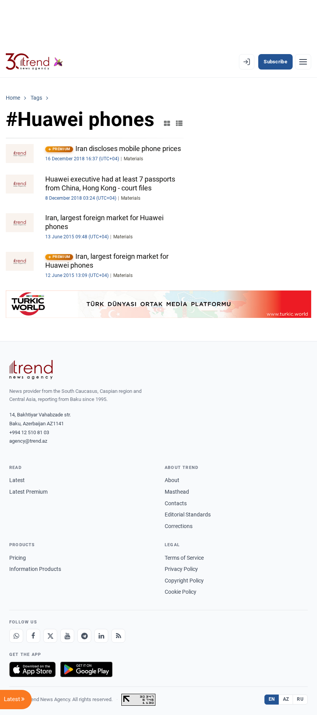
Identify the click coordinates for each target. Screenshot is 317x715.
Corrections (179, 526)
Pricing (17, 558)
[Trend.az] (34, 61)
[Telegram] (84, 636)
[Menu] (303, 62)
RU (300, 699)
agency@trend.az (28, 441)
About (172, 480)
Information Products (35, 569)
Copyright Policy (184, 580)
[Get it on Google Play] (86, 669)
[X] (50, 636)
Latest (17, 480)
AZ (286, 699)
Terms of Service (184, 558)
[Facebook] (33, 636)
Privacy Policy (181, 569)
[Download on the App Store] (32, 669)
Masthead (177, 492)
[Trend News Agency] (31, 369)
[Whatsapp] (16, 636)
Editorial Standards (188, 514)
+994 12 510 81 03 (29, 432)
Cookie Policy (180, 592)
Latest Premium (28, 492)
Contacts (176, 503)
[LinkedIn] (101, 636)
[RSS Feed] (118, 636)
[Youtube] (67, 636)
